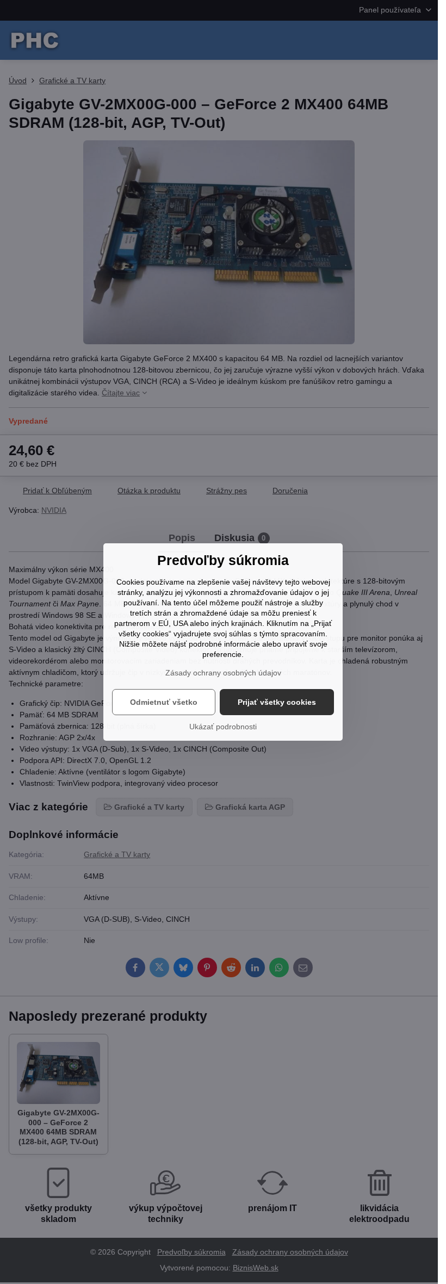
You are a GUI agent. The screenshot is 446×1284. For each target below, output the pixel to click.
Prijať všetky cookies (277, 702)
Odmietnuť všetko (163, 702)
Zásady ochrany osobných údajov (223, 672)
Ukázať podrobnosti (223, 726)
